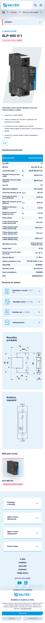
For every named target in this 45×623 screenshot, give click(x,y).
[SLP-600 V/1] (22, 75)
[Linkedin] (25, 582)
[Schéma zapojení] (22, 423)
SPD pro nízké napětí (30, 12)
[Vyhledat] (35, 5)
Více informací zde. (26, 608)
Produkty (13, 12)
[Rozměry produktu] (22, 363)
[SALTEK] (11, 5)
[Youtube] (20, 582)
